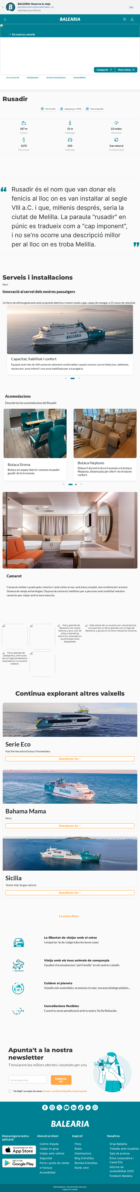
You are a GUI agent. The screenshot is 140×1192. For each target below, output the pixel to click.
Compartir (102, 69)
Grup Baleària (118, 1144)
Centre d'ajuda (49, 1144)
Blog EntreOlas (84, 1158)
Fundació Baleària (121, 1176)
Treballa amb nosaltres (124, 1148)
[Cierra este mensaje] (3, 7)
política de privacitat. (76, 1091)
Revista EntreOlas (86, 1163)
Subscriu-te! (61, 1080)
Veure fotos (124, 69)
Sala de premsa (120, 1153)
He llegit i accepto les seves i (50, 1091)
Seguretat (46, 1158)
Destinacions (83, 1153)
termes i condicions (53, 1091)
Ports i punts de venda (54, 1163)
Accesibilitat (47, 1172)
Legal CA (66, 1189)
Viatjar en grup (49, 1148)
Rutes (78, 1148)
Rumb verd (82, 1167)
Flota (78, 1144)
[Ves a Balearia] (70, 19)
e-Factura (46, 1167)
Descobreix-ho (68, 758)
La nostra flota (68, 916)
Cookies (74, 1189)
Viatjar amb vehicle (52, 1153)
